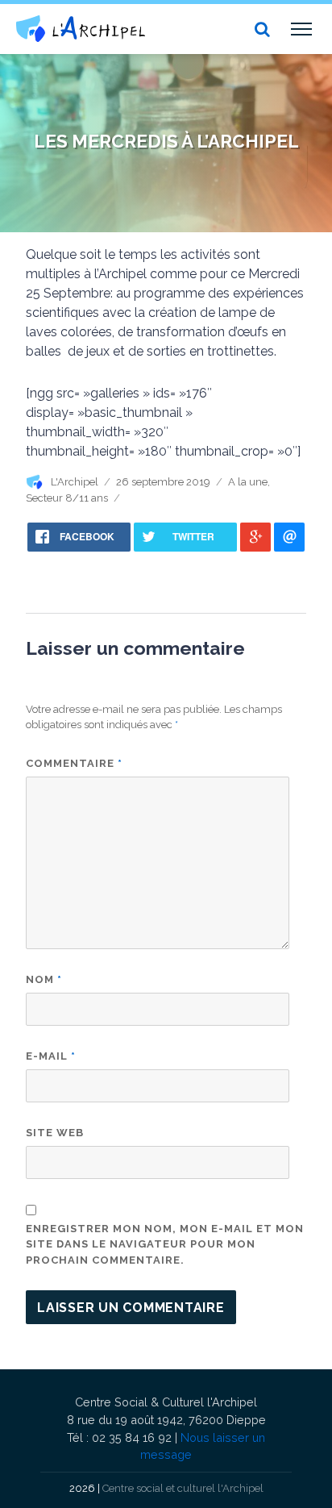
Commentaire (74, 763)
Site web (55, 1133)
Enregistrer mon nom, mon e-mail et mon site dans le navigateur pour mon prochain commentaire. (165, 1244)
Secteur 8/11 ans (67, 498)
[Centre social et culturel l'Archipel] (80, 28)
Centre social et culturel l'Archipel (183, 1488)
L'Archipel (74, 482)
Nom (44, 979)
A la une (248, 482)
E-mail (51, 1056)
